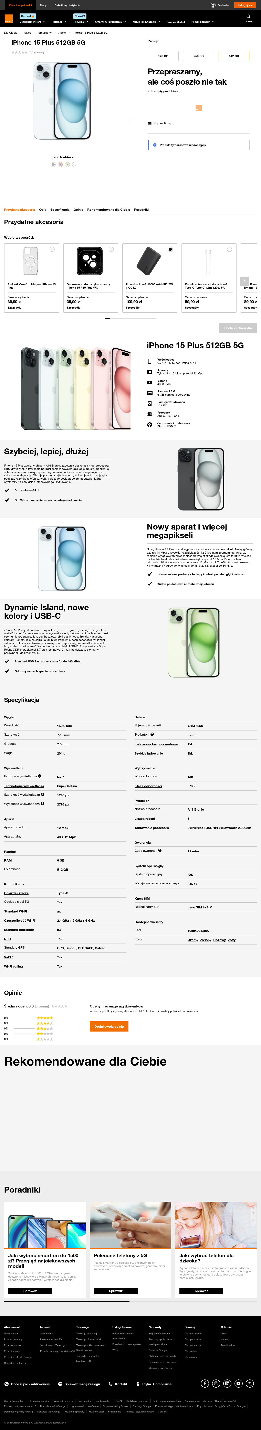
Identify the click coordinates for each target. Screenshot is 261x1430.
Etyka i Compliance (156, 1384)
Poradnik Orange (158, 1350)
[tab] (19, 209)
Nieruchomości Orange (52, 1406)
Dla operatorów (193, 1339)
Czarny (193, 940)
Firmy (43, 5)
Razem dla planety (74, 1411)
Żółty (232, 940)
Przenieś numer (12, 1345)
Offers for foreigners (15, 1363)
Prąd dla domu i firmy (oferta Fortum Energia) (221, 1406)
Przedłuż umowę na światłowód (57, 1351)
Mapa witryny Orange (160, 1367)
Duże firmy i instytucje (67, 5)
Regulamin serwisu (39, 1400)
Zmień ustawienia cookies (167, 1400)
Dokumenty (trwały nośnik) (18, 1411)
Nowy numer (11, 1333)
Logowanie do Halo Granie (84, 1406)
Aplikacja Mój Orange (48, 1411)
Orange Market (176, 21)
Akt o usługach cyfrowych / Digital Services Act (210, 1400)
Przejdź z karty (12, 1351)
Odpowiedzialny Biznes (115, 1406)
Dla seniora (191, 1357)
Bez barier (223, 5)
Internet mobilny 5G (51, 1339)
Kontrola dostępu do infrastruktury (174, 1406)
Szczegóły (14, 307)
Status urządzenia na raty (162, 1356)
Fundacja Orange (142, 1406)
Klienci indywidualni (20, 5)
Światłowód (46, 1333)
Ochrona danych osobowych (93, 1400)
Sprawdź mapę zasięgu (82, 1384)
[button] (10, 32)
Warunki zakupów (63, 1400)
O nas (224, 1333)
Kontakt (121, 1384)
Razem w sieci (96, 1411)
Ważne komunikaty (14, 1400)
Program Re (114, 1411)
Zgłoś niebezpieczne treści (163, 1362)
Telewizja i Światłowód (88, 1339)
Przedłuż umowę (13, 1339)
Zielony (205, 940)
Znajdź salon (228, 1345)
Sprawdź (30, 1291)
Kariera (224, 1339)
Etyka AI (117, 1400)
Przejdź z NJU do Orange (18, 1357)
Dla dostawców (193, 1345)
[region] (130, 32)
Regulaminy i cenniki (160, 1333)
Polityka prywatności (137, 1400)
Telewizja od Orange (87, 1333)
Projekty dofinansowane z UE (20, 1406)
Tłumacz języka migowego (139, 1411)
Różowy (219, 940)
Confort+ (163, 1411)
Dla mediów (191, 1351)
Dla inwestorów (193, 1333)
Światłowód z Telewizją (52, 1345)
